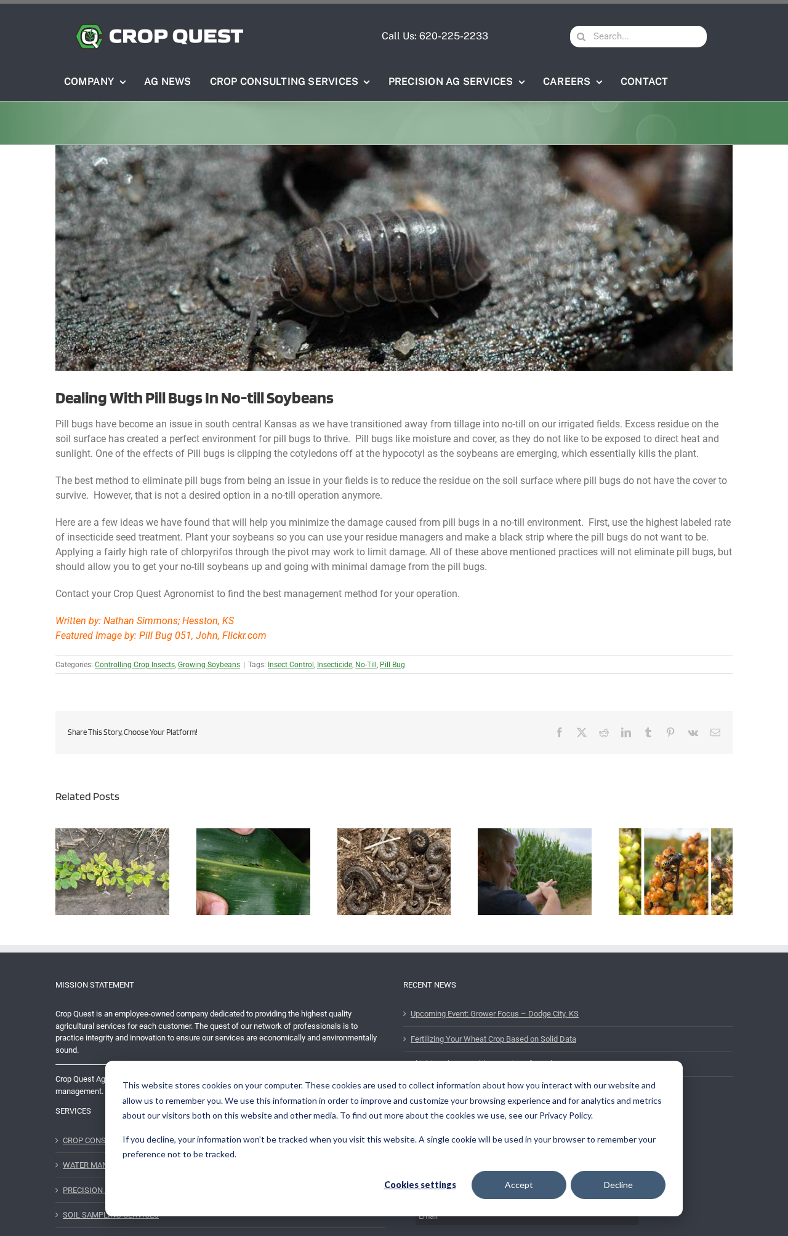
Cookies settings (420, 1184)
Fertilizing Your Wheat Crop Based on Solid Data (493, 1039)
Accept (519, 1184)
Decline (618, 1184)
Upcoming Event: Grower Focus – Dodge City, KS (495, 1013)
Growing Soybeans (209, 664)
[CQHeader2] (159, 27)
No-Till (366, 664)
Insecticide (334, 664)
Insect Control (291, 664)
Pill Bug (392, 664)
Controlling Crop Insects (135, 664)
